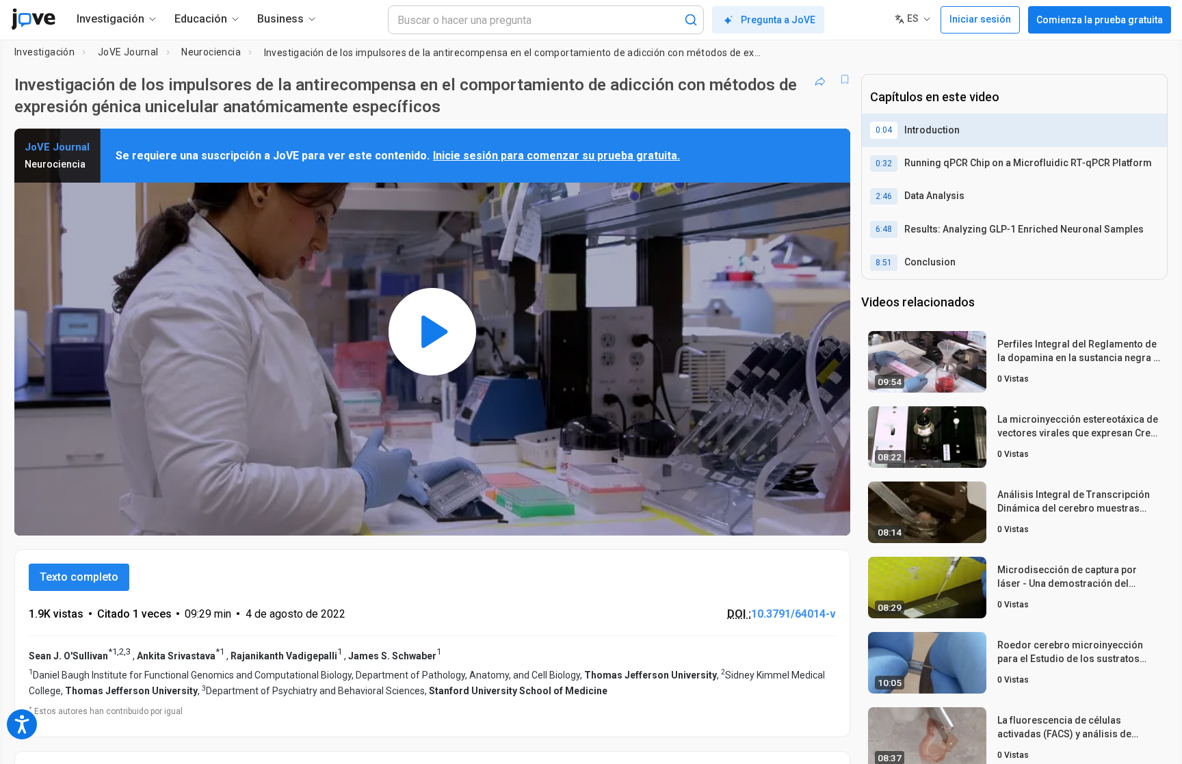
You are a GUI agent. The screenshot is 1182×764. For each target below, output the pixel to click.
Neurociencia (211, 52)
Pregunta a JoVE (778, 19)
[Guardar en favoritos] (844, 79)
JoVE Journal (128, 52)
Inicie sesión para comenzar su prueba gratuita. (556, 155)
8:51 (884, 262)
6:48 (884, 229)
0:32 (884, 163)
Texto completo (79, 576)
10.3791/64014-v (793, 613)
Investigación (44, 52)
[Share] (820, 79)
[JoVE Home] (33, 19)
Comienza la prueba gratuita (1099, 19)
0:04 (884, 130)
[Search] (691, 20)
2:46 (884, 196)
